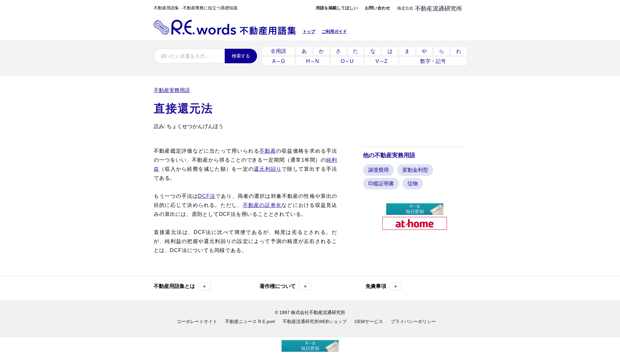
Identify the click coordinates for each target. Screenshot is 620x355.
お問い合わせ (377, 7)
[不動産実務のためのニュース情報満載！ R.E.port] (414, 212)
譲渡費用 (378, 170)
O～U (347, 61)
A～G (278, 61)
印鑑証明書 (381, 183)
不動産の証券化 (262, 205)
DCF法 (206, 196)
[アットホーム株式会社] (414, 227)
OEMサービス (369, 321)
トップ (309, 31)
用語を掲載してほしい (337, 7)
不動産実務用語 (172, 90)
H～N (312, 61)
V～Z (382, 61)
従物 (413, 183)
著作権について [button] (284, 286)
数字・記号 (433, 61)
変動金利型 (415, 170)
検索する (241, 55)
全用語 (278, 51)
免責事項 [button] (382, 286)
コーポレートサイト (197, 321)
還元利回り (268, 169)
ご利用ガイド (334, 31)
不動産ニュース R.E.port (250, 321)
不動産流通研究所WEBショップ (315, 321)
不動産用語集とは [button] (180, 286)
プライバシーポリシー (413, 321)
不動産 (267, 151)
